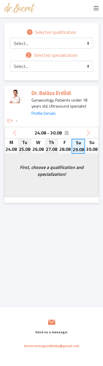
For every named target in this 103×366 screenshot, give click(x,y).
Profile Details (43, 113)
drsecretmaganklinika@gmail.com (51, 346)
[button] (51, 43)
